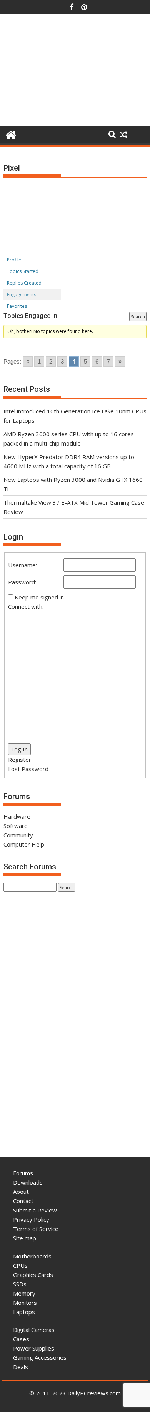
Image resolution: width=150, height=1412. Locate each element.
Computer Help (23, 844)
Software (15, 826)
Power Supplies (33, 1348)
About (21, 1191)
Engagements (21, 294)
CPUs (20, 1265)
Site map (24, 1238)
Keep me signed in (39, 597)
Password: (22, 582)
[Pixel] (32, 250)
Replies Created (24, 283)
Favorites (17, 306)
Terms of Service (35, 1229)
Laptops (24, 1312)
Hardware (16, 816)
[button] (69, 670)
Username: (22, 565)
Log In (19, 749)
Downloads (28, 1182)
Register (19, 759)
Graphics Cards (33, 1275)
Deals (20, 1367)
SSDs (20, 1284)
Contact (23, 1201)
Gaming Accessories (40, 1357)
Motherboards (32, 1256)
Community (18, 835)
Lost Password (28, 769)
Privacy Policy (31, 1219)
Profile (14, 259)
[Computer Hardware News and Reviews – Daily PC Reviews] (11, 134)
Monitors (25, 1302)
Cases (21, 1339)
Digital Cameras (34, 1329)
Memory (24, 1293)
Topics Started (22, 271)
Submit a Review (35, 1210)
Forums (23, 1173)
